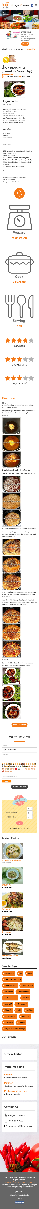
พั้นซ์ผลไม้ (8, 1004)
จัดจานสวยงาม (11, 812)
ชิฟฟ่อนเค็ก (9, 992)
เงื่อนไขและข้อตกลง (29, 1182)
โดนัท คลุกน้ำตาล (10, 985)
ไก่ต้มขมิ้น (8, 1010)
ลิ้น (21, 973)
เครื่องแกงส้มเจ (24, 992)
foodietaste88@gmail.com (20, 1126)
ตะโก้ (19, 1010)
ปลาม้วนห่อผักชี (28, 985)
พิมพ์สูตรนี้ (27, 828)
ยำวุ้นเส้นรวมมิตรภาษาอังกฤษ (15, 1029)
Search (26, 5)
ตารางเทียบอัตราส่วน (15, 828)
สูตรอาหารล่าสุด (17, 49)
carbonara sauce (11, 998)
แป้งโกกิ (26, 998)
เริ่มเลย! (25, 43)
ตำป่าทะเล (22, 1022)
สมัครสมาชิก (12, 750)
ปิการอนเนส (9, 1022)
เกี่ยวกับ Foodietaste (19, 1195)
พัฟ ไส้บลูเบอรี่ (22, 1004)
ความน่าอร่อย (11, 808)
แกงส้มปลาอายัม (10, 1016)
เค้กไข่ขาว (30, 1010)
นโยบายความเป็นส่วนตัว (11, 1182)
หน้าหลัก (5, 49)
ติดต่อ (19, 1198)
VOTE (19, 823)
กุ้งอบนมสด (26, 1016)
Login (16, 5)
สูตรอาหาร (19, 1191)
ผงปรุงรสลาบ (9, 973)
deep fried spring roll (13, 979)
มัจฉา (30, 973)
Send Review (19, 786)
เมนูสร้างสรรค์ (11, 817)
